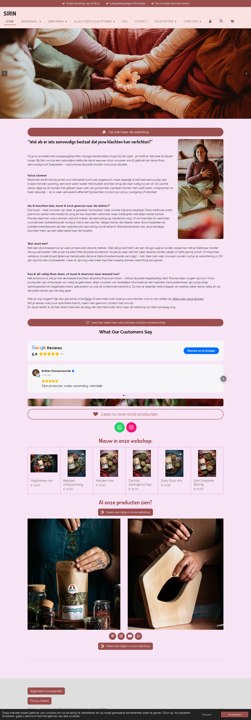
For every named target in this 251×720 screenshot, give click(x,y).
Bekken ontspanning (73, 482)
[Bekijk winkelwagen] (232, 22)
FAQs (88, 299)
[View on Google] (36, 372)
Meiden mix (105, 481)
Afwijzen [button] (206, 714)
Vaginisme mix (42, 481)
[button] (28, 379)
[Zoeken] (221, 21)
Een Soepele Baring (204, 482)
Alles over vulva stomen (188, 299)
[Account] (210, 22)
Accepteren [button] (234, 714)
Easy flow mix (171, 481)
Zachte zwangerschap (140, 482)
